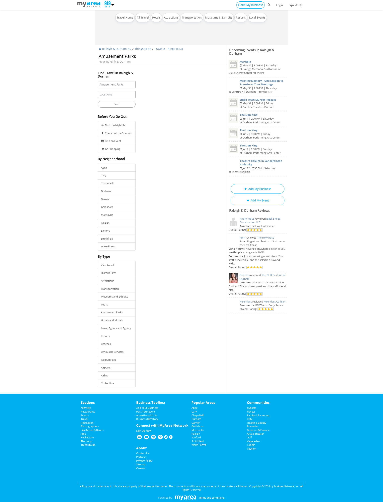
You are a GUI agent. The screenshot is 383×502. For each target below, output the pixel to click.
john (242, 237)
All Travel (143, 17)
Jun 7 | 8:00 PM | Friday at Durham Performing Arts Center (260, 133)
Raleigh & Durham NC (116, 49)
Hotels (156, 17)
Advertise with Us (146, 415)
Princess (245, 275)
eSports (251, 408)
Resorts (241, 17)
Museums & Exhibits (218, 17)
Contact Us (142, 453)
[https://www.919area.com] (89, 4)
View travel (107, 265)
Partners (141, 457)
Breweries (253, 426)
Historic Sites (108, 273)
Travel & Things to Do (168, 49)
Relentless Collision (275, 301)
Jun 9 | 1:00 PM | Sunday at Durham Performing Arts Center (260, 149)
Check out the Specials (117, 133)
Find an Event (112, 141)
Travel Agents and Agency (116, 328)
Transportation (192, 17)
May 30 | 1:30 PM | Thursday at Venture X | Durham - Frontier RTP (256, 86)
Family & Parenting (258, 415)
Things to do (143, 49)
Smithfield (107, 238)
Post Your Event (145, 411)
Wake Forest (108, 246)
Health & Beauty (256, 422)
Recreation (87, 422)
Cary (103, 175)
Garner (105, 199)
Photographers (90, 426)
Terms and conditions (211, 497)
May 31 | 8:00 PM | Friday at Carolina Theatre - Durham (258, 103)
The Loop (86, 441)
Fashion (251, 448)
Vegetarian (253, 441)
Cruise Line (107, 383)
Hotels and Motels (112, 320)
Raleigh (105, 222)
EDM (250, 419)
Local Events (257, 17)
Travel (84, 419)
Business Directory (147, 419)
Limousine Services (112, 352)
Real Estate (87, 437)
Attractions (171, 17)
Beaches (106, 344)
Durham (106, 191)
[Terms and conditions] (185, 497)
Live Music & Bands (92, 430)
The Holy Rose (265, 237)
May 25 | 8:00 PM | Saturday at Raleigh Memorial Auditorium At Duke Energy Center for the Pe (255, 67)
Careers (140, 468)
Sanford (105, 230)
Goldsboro (107, 207)
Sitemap (141, 464)
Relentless (246, 301)
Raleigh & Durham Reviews (249, 210)
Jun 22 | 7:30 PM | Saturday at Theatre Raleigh (255, 166)
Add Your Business (147, 408)
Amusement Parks (112, 312)
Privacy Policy (144, 461)
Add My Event (259, 200)
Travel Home (125, 17)
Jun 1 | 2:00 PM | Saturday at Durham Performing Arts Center (260, 118)
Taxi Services (108, 360)
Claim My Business (250, 5)
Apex (104, 167)
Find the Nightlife (114, 125)
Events (85, 415)
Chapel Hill (107, 183)
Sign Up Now (143, 430)
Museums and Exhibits (114, 296)
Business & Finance (258, 430)
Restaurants (88, 411)
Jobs (83, 433)
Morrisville (107, 215)
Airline (104, 375)
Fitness (251, 411)
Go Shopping (112, 149)
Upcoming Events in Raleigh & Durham (251, 52)
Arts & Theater (255, 433)
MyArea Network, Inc (286, 486)
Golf (249, 437)
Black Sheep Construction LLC (260, 220)
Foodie (251, 445)
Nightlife (86, 408)
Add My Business (259, 189)
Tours (104, 304)
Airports (106, 367)
